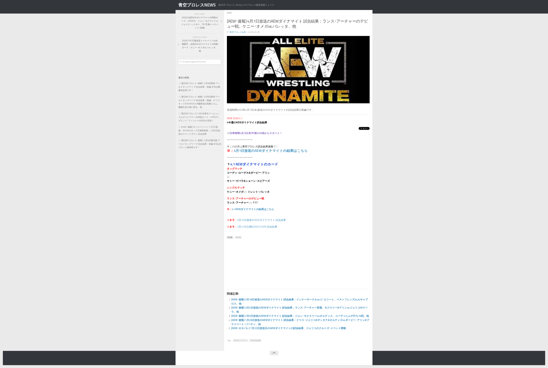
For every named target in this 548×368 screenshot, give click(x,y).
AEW (229, 12)
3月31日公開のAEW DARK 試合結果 (257, 226)
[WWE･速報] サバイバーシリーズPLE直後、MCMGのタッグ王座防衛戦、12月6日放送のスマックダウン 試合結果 (199, 130)
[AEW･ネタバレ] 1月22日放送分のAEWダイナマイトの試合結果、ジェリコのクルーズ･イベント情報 (288, 328)
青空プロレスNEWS (196, 5)
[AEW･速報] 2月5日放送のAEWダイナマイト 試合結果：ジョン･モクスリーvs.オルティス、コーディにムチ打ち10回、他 (300, 315)
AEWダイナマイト (241, 340)
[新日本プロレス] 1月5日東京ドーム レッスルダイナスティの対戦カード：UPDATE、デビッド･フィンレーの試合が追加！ (199, 117)
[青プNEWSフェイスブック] (368, 359)
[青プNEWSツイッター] (362, 359)
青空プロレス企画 (238, 32)
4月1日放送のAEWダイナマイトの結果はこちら (271, 151)
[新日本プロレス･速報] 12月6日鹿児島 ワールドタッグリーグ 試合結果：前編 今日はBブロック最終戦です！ (199, 144)
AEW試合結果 (255, 340)
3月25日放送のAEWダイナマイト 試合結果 (261, 220)
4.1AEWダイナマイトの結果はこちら (253, 209)
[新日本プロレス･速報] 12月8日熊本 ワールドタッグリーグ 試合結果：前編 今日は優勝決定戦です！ (199, 87)
